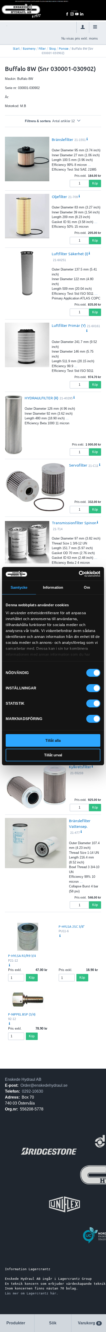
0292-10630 (32, 1091)
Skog (52, 48)
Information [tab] (53, 587)
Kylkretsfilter (80, 767)
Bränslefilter (62, 139)
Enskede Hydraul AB (23, 1079)
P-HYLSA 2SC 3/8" (72, 926)
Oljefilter (59, 196)
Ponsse (64, 48)
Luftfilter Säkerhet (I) (70, 253)
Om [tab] (87, 587)
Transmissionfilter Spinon (74, 522)
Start (16, 48)
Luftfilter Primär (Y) (69, 325)
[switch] (93, 688)
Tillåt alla (53, 740)
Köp (95, 183)
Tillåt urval (53, 755)
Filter (42, 48)
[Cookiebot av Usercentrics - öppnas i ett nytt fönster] (78, 574)
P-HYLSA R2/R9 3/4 (22, 955)
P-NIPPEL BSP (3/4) (21, 1014)
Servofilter (78, 465)
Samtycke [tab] (19, 587)
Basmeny (29, 48)
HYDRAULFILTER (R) (41, 398)
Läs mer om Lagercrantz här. (31, 1293)
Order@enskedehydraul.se (44, 1085)
